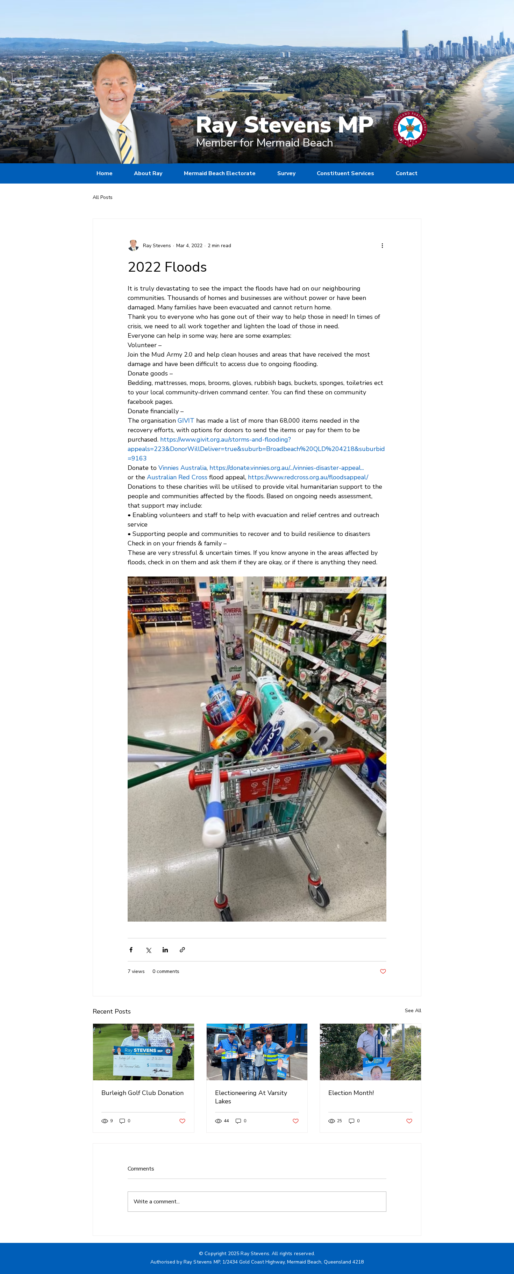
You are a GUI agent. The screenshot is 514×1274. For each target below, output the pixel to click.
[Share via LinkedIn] (165, 949)
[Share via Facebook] (131, 949)
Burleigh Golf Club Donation (142, 1093)
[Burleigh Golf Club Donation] (143, 1052)
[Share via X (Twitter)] (148, 949)
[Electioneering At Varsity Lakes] (257, 1052)
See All (413, 1010)
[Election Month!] (370, 1052)
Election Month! (351, 1093)
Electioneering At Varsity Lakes (251, 1097)
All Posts (103, 197)
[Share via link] (182, 949)
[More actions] (382, 245)
